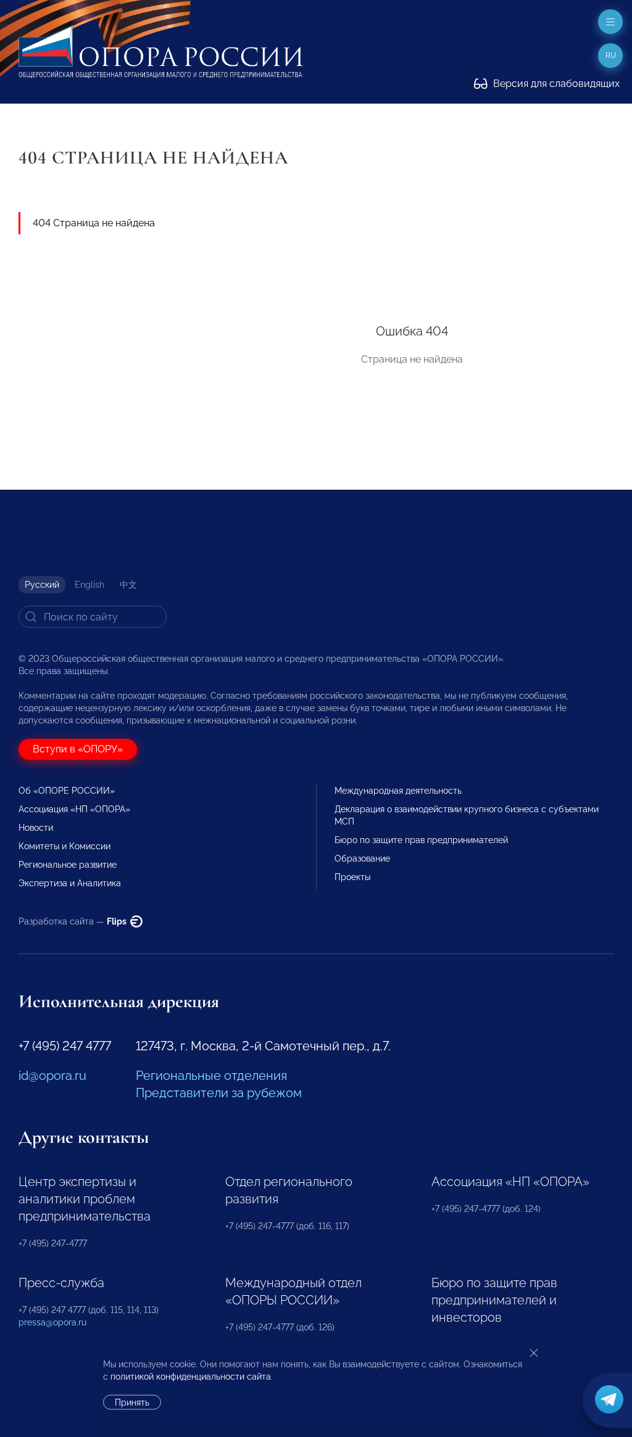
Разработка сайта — (73, 921)
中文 (128, 585)
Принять (132, 1402)
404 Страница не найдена (94, 223)
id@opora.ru (52, 1075)
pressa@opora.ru (52, 1322)
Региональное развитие (68, 865)
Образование (362, 858)
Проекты (352, 877)
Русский (42, 585)
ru (610, 55)
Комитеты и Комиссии (64, 846)
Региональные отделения (211, 1075)
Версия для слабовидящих (555, 83)
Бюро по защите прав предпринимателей (421, 840)
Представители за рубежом (219, 1092)
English (89, 585)
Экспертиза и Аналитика (70, 883)
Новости (36, 828)
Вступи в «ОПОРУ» (78, 749)
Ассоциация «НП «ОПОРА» (74, 809)
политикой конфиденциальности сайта (190, 1376)
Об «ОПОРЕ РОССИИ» (67, 791)
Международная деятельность (398, 791)
